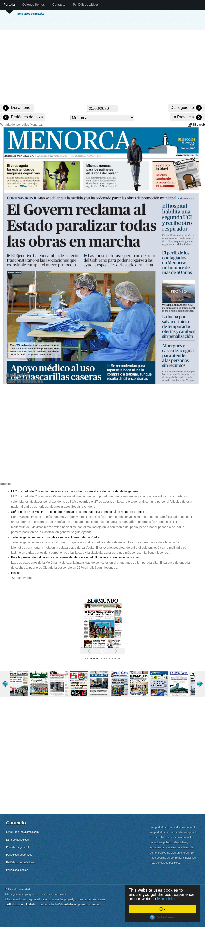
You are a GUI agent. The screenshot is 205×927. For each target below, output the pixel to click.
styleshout (95, 904)
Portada (9, 4)
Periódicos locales (17, 869)
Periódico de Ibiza (26, 117)
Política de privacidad (17, 889)
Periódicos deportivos (19, 854)
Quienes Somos (33, 4)
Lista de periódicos (17, 839)
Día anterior (21, 107)
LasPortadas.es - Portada (20, 904)
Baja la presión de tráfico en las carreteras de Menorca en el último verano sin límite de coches (75, 557)
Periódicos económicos (20, 862)
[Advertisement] (102, 67)
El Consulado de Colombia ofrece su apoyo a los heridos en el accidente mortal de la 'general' (75, 491)
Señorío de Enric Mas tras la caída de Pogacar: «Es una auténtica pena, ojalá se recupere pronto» (77, 512)
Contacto (59, 4)
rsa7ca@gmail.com (27, 831)
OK (163, 909)
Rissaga (16, 573)
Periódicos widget (85, 4)
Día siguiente (182, 107)
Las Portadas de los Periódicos (102, 658)
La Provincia (183, 117)
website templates (74, 904)
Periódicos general (17, 847)
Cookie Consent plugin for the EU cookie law (162, 917)
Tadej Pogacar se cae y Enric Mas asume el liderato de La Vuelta (55, 537)
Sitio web (198, 124)
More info (166, 898)
